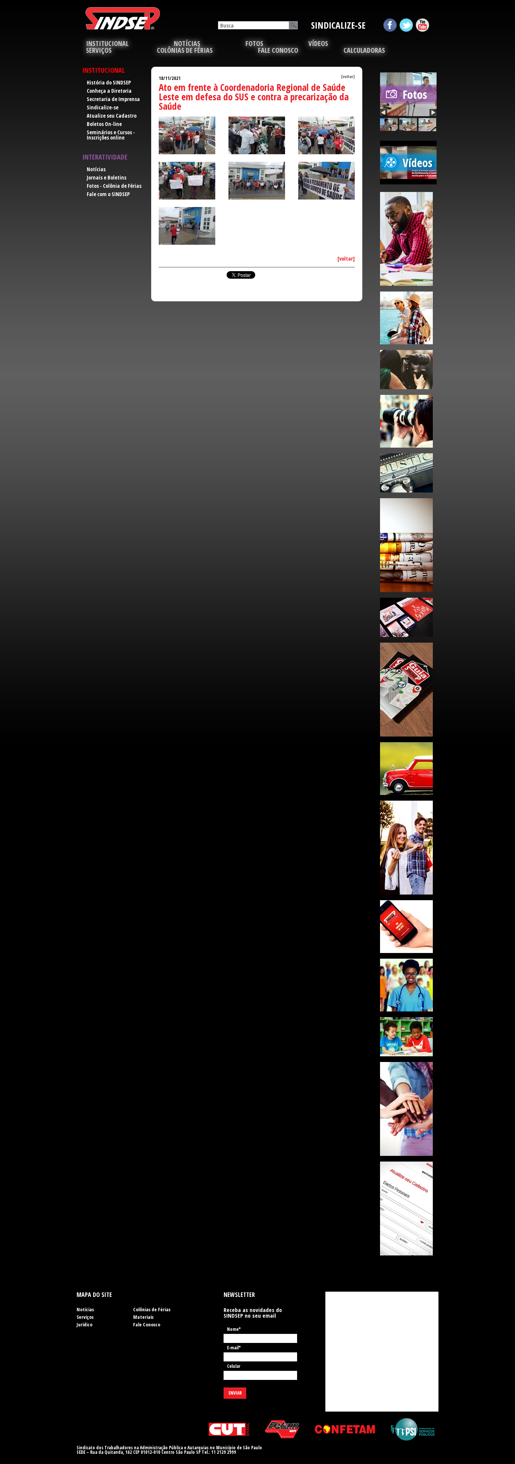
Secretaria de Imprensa (113, 99)
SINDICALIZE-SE (338, 25)
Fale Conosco (278, 50)
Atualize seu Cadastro (111, 115)
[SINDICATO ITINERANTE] (408, 768)
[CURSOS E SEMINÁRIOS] (408, 239)
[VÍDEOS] (408, 369)
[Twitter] (406, 25)
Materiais (143, 1317)
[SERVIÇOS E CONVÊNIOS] (408, 690)
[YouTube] (422, 25)
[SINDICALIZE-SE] (408, 1109)
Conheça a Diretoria (109, 90)
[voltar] (348, 76)
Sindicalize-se (102, 107)
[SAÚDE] (408, 985)
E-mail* (234, 1348)
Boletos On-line (104, 123)
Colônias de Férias (185, 50)
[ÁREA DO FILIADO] (408, 848)
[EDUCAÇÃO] (408, 1036)
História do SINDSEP (109, 82)
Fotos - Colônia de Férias (114, 185)
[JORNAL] (408, 545)
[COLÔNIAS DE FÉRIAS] (408, 318)
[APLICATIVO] (408, 926)
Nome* (234, 1329)
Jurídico (84, 1324)
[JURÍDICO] (408, 473)
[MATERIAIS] (408, 617)
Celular (233, 1366)
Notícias (187, 43)
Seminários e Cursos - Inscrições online (111, 135)
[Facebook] (390, 25)
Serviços (85, 1317)
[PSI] (413, 1429)
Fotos (254, 43)
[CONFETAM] (345, 1429)
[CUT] (229, 1429)
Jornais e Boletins (106, 177)
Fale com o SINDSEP (108, 194)
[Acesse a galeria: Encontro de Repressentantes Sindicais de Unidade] (389, 124)
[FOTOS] (408, 421)
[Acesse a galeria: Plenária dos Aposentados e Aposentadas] (427, 124)
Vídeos (318, 43)
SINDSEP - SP (123, 18)
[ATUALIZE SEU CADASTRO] (408, 1208)
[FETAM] (282, 1429)
